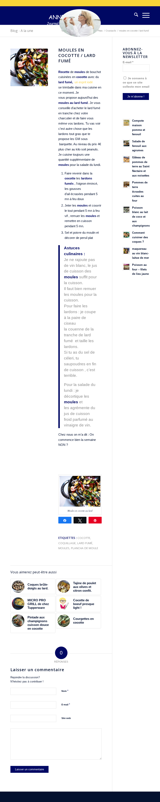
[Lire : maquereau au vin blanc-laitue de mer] (126, 251)
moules (63, 548)
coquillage (67, 543)
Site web (66, 718)
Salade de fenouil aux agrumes (139, 146)
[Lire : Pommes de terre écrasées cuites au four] (126, 184)
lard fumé (84, 543)
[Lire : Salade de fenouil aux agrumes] (126, 143)
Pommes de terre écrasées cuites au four (140, 191)
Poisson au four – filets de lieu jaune (140, 269)
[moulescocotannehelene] (29, 67)
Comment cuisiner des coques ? (140, 237)
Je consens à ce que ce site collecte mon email (136, 82)
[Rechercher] (134, 15)
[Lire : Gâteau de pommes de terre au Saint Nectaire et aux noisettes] (126, 159)
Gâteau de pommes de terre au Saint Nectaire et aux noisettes (140, 166)
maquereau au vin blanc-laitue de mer (140, 253)
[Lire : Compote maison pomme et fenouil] (126, 122)
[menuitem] (134, 15)
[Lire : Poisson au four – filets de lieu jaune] (126, 267)
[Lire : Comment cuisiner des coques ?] (126, 234)
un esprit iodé (84, 82)
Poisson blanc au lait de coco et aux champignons (141, 216)
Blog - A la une (21, 30)
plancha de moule (84, 548)
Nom (64, 690)
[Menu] (144, 15)
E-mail (65, 704)
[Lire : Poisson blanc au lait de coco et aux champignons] (126, 209)
